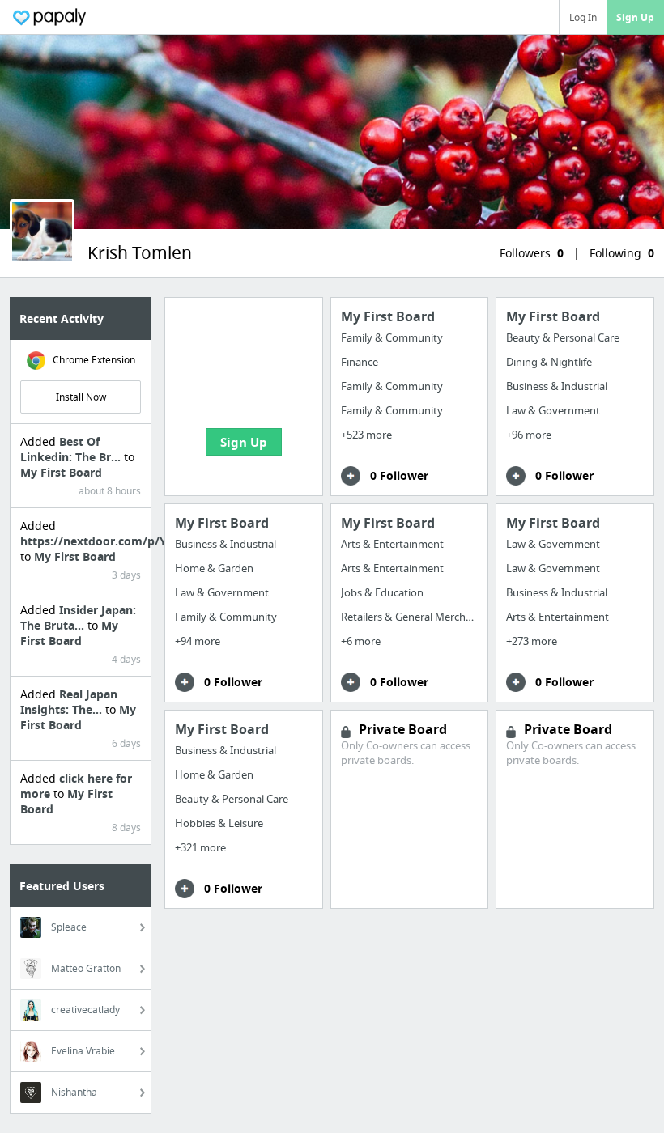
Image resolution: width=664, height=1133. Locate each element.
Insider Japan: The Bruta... (78, 617)
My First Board (61, 472)
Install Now (81, 397)
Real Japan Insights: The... (68, 701)
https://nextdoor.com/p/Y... (98, 541)
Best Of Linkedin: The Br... (72, 449)
